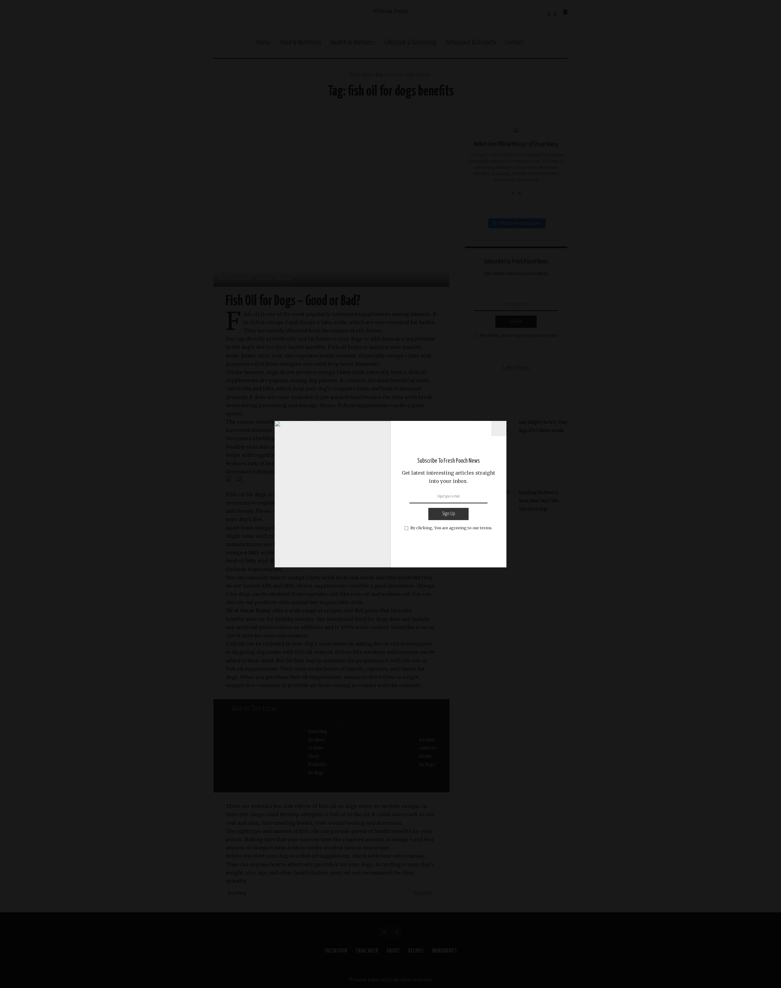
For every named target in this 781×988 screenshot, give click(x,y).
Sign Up (448, 514)
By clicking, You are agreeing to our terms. (451, 527)
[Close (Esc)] (498, 428)
